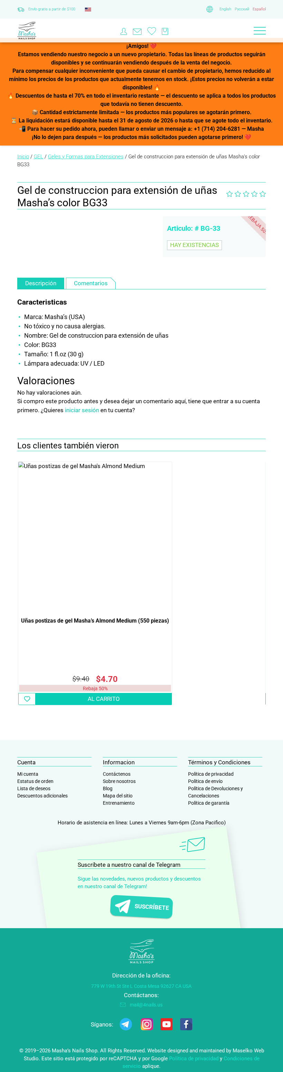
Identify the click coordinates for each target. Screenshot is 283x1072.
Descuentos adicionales (42, 795)
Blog (108, 788)
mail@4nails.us (146, 1005)
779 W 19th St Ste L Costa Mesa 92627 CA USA (141, 986)
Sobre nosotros (119, 781)
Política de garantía (209, 803)
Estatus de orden (35, 781)
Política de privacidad (211, 774)
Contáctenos (116, 774)
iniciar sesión (82, 410)
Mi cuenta (27, 774)
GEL (38, 156)
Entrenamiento (119, 803)
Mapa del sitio (118, 795)
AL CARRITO (104, 698)
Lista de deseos (33, 788)
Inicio (23, 156)
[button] (27, 699)
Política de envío (205, 781)
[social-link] (125, 1025)
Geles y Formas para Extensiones (86, 156)
